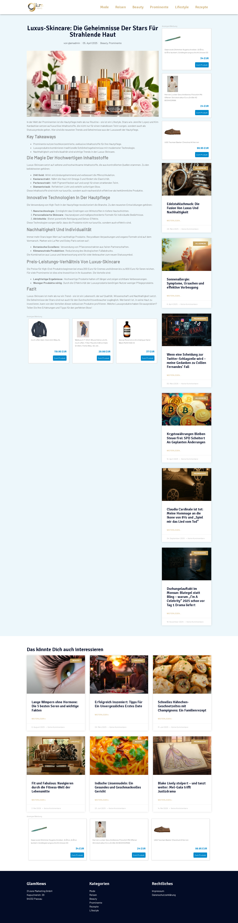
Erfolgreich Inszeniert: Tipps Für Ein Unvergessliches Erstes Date (118, 704)
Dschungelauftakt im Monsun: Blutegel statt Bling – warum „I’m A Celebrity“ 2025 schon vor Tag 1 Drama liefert (186, 597)
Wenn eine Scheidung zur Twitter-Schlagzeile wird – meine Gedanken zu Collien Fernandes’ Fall (186, 360)
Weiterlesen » (39, 718)
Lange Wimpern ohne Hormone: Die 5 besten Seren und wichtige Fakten (55, 706)
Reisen (120, 7)
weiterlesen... (174, 220)
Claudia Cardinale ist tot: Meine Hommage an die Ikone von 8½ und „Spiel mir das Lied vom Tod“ (185, 515)
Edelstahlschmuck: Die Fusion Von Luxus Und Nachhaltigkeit (183, 208)
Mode (104, 7)
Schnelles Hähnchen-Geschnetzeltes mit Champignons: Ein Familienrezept (182, 706)
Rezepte (201, 7)
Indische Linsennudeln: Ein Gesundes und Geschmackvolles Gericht (118, 787)
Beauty (137, 7)
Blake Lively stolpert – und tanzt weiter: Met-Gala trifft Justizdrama (182, 787)
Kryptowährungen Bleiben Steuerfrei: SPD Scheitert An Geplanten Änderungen (186, 438)
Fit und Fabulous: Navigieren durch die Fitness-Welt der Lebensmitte (52, 787)
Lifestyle (182, 7)
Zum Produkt (59, 358)
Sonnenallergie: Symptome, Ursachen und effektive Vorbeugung (185, 283)
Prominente (159, 7)
